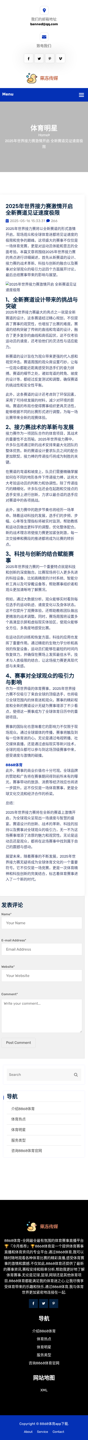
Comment (9, 994)
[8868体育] (44, 78)
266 (54, 221)
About (28, 1432)
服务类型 (18, 1140)
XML (44, 1390)
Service (42, 1432)
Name (6, 914)
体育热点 (18, 1119)
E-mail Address (13, 940)
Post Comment (18, 1042)
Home (43, 135)
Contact (58, 1432)
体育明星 (18, 1130)
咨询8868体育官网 (26, 1151)
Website (8, 967)
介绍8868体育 (23, 1109)
